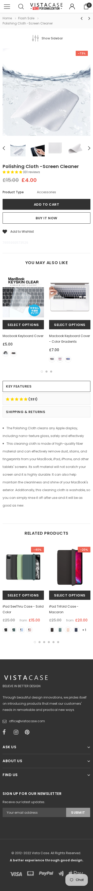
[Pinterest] (29, 732)
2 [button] (46, 372)
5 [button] (53, 642)
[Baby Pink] (30, 630)
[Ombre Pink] (60, 359)
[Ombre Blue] (68, 359)
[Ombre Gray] (52, 359)
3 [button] (51, 372)
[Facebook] (6, 732)
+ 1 (84, 630)
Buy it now (46, 218)
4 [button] (49, 642)
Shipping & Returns (25, 411)
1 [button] (42, 372)
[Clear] (6, 354)
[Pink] (68, 630)
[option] (46, 92)
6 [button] (58, 642)
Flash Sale (26, 18)
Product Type (13, 192)
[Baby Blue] (22, 630)
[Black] (14, 354)
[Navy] (76, 630)
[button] (13, 172)
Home (7, 18)
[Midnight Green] (14, 630)
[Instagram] (17, 732)
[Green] (60, 630)
